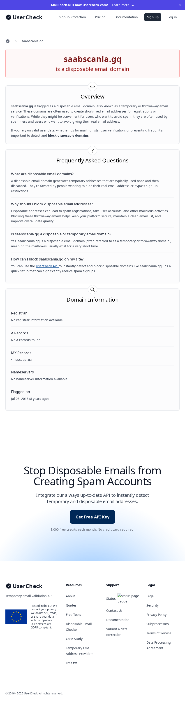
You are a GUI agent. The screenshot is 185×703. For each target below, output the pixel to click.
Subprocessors (157, 624)
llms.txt (71, 663)
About (70, 596)
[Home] (7, 41)
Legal (150, 596)
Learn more (92, 5)
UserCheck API (47, 266)
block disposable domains (68, 135)
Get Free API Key (92, 517)
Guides (71, 605)
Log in (172, 17)
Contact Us (114, 610)
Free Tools (73, 614)
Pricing (100, 17)
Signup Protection (72, 17)
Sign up (153, 17)
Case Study (74, 639)
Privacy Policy (156, 614)
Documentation (126, 17)
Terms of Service (158, 633)
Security (152, 605)
